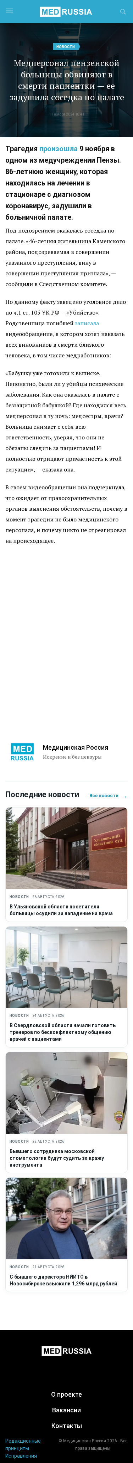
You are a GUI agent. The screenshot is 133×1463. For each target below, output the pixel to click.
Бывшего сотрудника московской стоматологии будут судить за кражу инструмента (57, 1158)
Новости (65, 47)
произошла (58, 148)
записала (87, 323)
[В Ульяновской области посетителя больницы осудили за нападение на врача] (66, 848)
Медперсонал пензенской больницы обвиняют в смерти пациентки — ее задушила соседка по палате (66, 80)
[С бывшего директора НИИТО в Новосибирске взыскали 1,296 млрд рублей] (66, 1218)
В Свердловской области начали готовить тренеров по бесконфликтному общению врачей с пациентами (63, 1032)
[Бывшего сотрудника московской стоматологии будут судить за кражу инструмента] (66, 1093)
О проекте (66, 1394)
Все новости (108, 795)
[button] (123, 13)
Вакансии (66, 1410)
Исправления (21, 1456)
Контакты (66, 1425)
